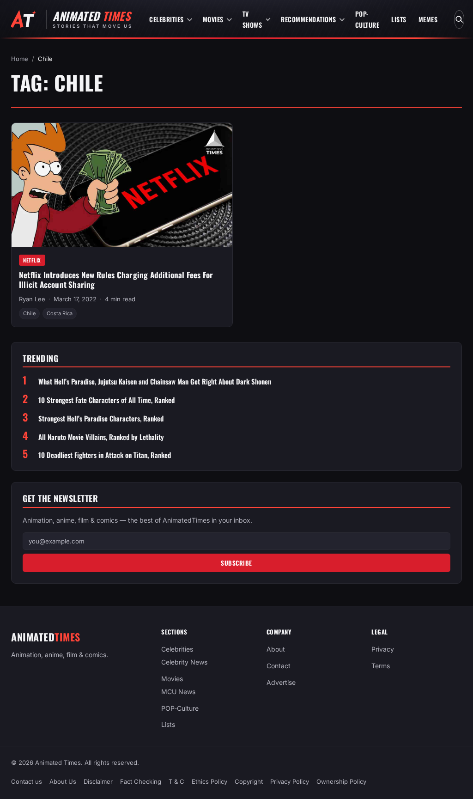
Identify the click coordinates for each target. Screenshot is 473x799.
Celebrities (166, 19)
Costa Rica (60, 313)
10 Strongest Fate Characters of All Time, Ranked (106, 400)
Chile (29, 313)
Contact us (26, 781)
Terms (380, 666)
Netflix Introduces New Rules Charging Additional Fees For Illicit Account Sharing (116, 279)
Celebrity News (184, 662)
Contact (279, 666)
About (276, 649)
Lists (398, 19)
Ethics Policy (209, 781)
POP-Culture (367, 19)
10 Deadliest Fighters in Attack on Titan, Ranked (104, 455)
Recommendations (308, 19)
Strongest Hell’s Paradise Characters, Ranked (101, 418)
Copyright (249, 781)
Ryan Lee (32, 299)
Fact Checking (140, 781)
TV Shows (252, 19)
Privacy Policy (289, 781)
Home (19, 58)
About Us (62, 781)
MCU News (178, 691)
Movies (213, 19)
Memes (428, 19)
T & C (176, 781)
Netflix (32, 260)
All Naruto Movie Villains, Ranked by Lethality (101, 437)
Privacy (382, 649)
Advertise (281, 682)
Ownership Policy (341, 781)
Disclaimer (98, 781)
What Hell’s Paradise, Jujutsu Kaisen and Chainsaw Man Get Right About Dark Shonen (154, 381)
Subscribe (236, 562)
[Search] (459, 19)
